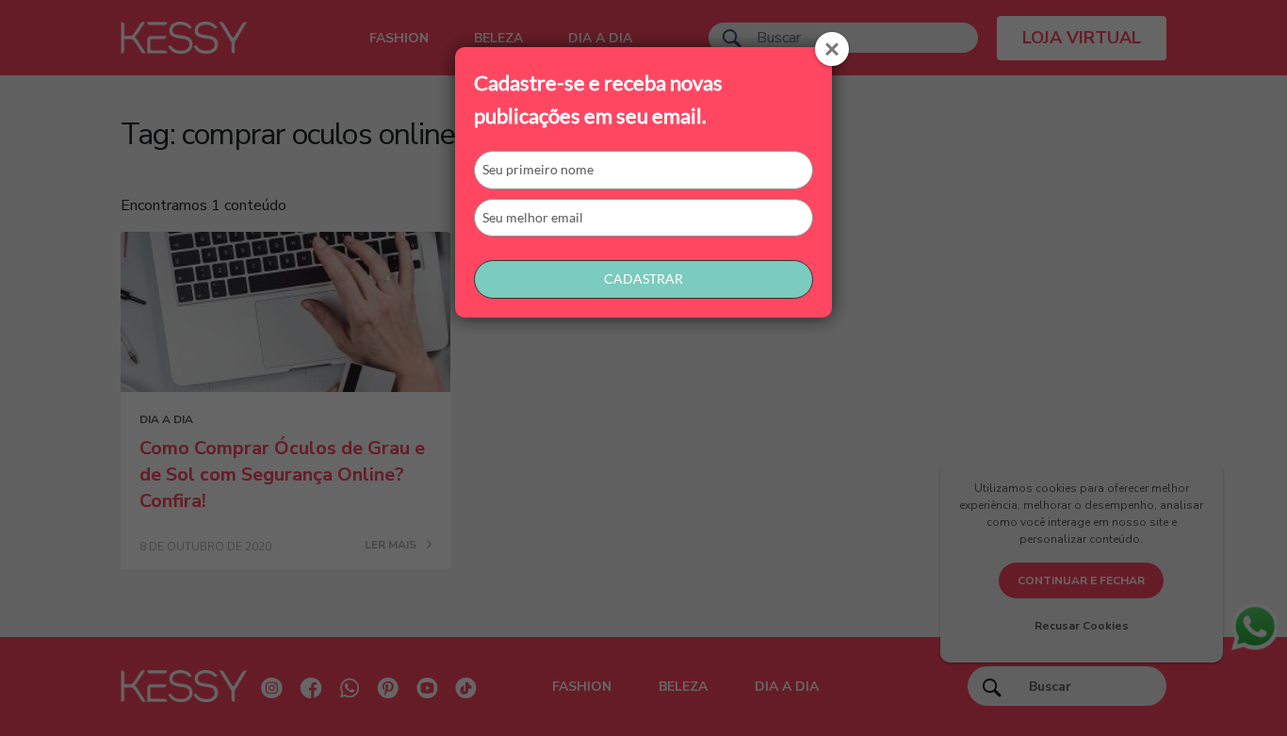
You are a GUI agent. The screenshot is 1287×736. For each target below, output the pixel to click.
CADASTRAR (643, 278)
